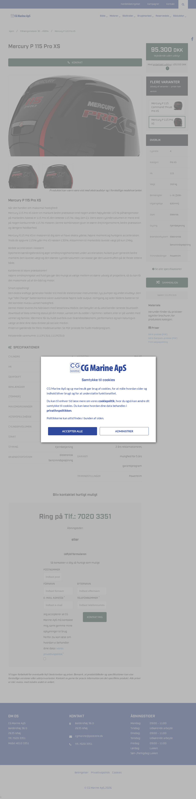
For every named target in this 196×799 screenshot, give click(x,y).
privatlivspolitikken (59, 410)
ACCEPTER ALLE (72, 431)
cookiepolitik (106, 401)
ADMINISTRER (124, 431)
